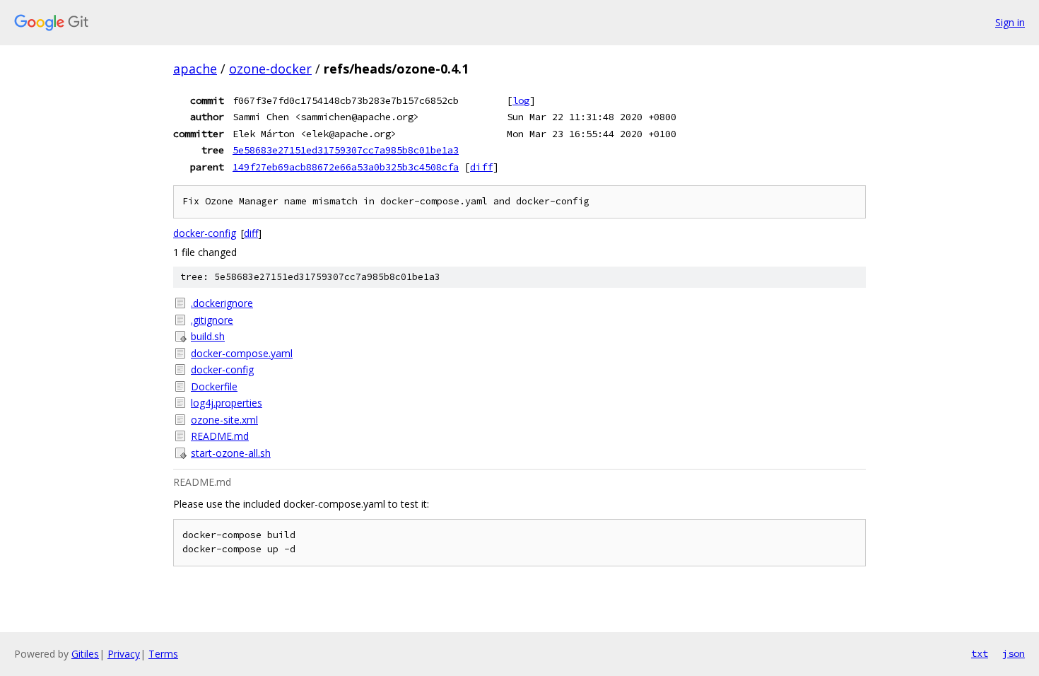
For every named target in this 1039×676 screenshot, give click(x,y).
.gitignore (212, 320)
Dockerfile (214, 386)
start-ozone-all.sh (231, 453)
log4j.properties (226, 402)
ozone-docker (270, 68)
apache (195, 68)
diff (481, 167)
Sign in (1010, 22)
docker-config (204, 233)
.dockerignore (222, 303)
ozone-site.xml (224, 419)
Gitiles (85, 653)
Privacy (123, 653)
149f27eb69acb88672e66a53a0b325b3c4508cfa (346, 167)
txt (979, 653)
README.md (220, 436)
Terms (163, 653)
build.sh (208, 336)
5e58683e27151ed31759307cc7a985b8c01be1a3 (346, 150)
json (1013, 653)
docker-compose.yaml (242, 353)
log (520, 100)
